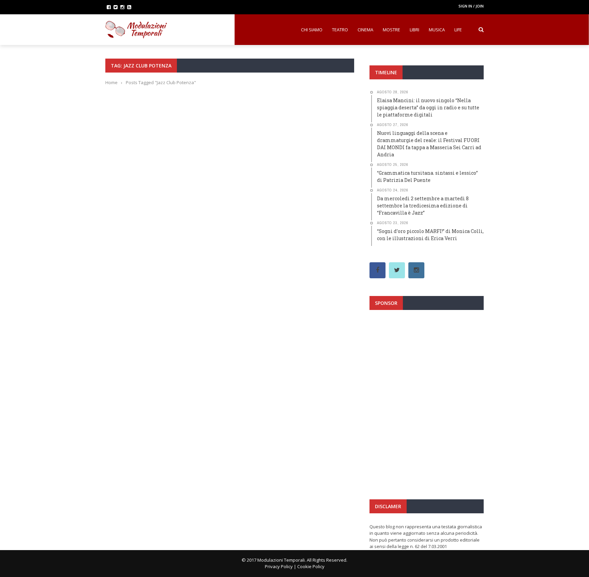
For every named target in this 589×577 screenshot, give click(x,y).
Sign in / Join (471, 6)
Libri (414, 30)
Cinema (365, 30)
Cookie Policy (310, 566)
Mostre (391, 30)
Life (458, 30)
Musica (437, 30)
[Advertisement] (426, 376)
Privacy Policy (279, 566)
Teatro (340, 30)
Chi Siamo (311, 30)
